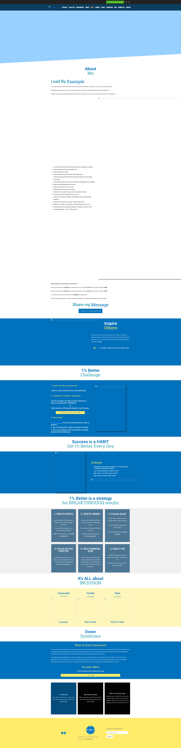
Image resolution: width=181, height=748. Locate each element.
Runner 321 (121, 7)
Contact (128, 7)
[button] (115, 2)
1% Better (72, 7)
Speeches (64, 7)
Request (97, 7)
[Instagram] (129, 2)
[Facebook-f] (126, 2)
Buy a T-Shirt (57, 423)
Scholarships (80, 7)
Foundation (109, 7)
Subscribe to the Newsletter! (114, 729)
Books (103, 7)
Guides (87, 7)
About (92, 7)
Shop (115, 7)
